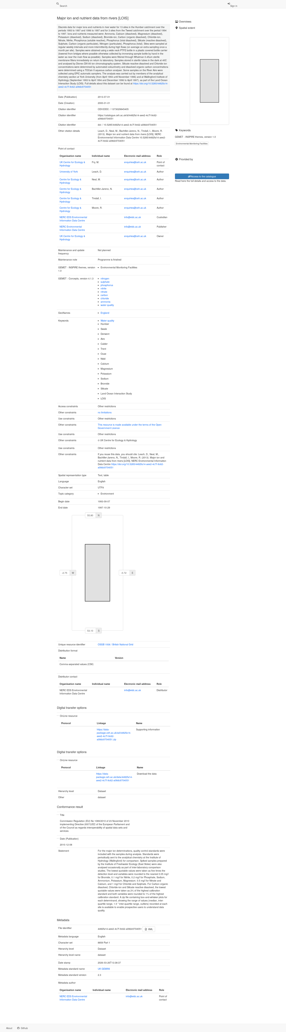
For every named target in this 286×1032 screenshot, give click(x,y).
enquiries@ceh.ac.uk (135, 162)
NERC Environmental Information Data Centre (72, 228)
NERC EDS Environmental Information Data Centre (73, 218)
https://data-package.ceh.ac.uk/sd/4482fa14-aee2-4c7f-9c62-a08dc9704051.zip (114, 734)
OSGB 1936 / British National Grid (115, 644)
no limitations (105, 412)
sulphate (105, 281)
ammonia (105, 301)
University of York (69, 171)
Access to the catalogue (203, 176)
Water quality (107, 320)
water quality (107, 305)
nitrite (103, 288)
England (105, 312)
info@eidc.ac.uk (132, 217)
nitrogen (105, 278)
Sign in (233, 5)
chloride (105, 298)
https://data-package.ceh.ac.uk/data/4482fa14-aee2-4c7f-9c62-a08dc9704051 (114, 777)
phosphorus (107, 285)
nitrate (104, 291)
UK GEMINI (104, 968)
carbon (104, 295)
